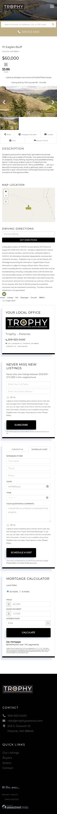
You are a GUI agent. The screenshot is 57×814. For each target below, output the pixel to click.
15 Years (25, 592)
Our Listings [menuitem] (10, 752)
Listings (10, 297)
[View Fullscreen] (6, 202)
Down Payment (13, 609)
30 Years (13, 592)
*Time (8, 493)
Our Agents (22, 346)
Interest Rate (13, 618)
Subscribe (21, 425)
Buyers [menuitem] (7, 757)
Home (2, 297)
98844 (42, 297)
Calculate (28, 632)
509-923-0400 (30, 32)
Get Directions (28, 240)
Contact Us (11, 346)
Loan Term (11, 585)
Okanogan (24, 297)
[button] (53, 24)
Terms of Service (26, 563)
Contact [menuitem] (7, 768)
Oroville (34, 297)
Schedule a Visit (39, 449)
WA (16, 297)
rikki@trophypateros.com (25, 720)
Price (9, 600)
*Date (9, 482)
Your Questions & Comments (20, 504)
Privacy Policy (11, 563)
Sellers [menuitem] (6, 763)
